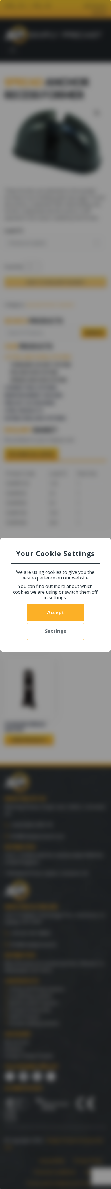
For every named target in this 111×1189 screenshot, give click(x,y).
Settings (55, 631)
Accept (55, 612)
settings (57, 597)
